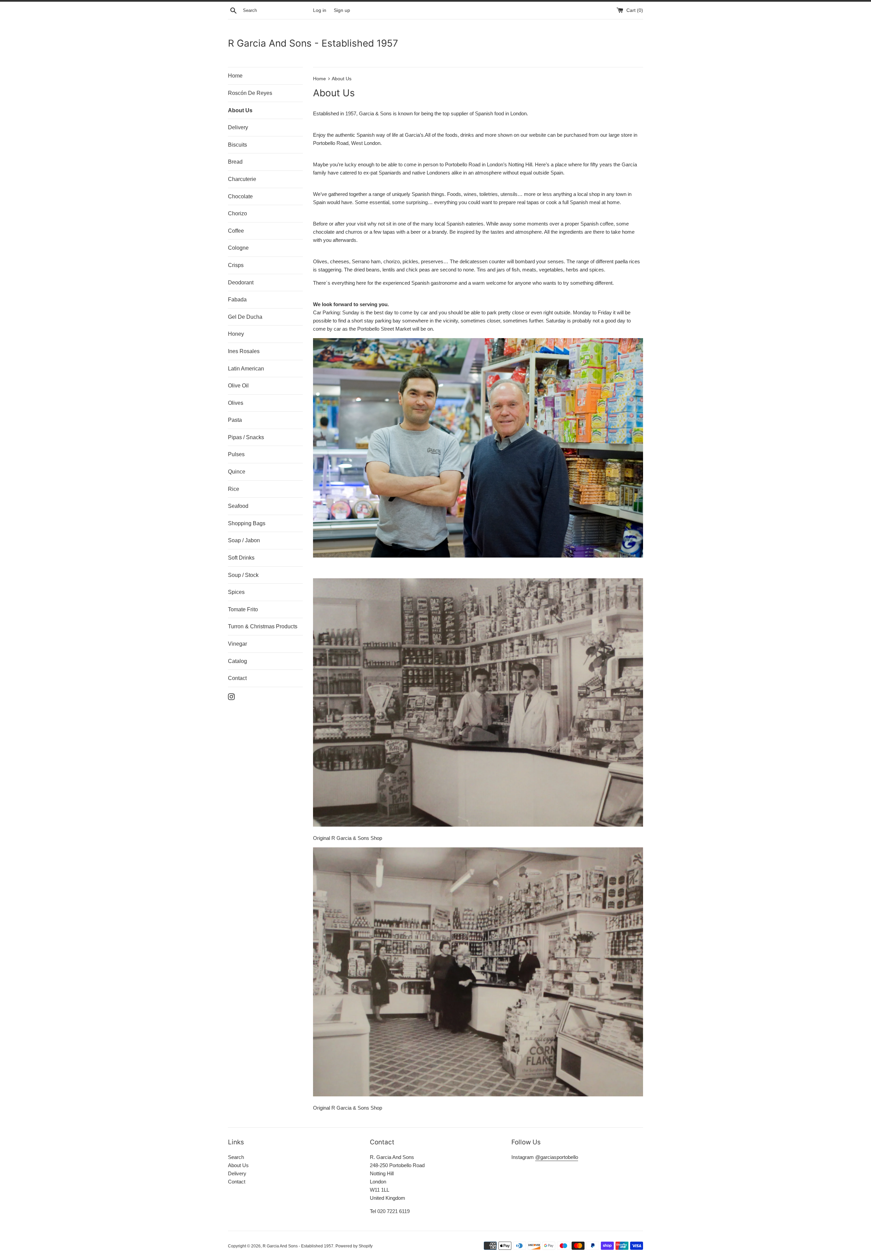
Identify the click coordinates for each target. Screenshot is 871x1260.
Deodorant (240, 282)
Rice (233, 489)
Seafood (238, 506)
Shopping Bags (246, 523)
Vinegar (237, 644)
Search (236, 1157)
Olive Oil (238, 385)
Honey (236, 334)
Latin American (246, 368)
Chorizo (237, 213)
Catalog (237, 661)
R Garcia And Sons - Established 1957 (313, 43)
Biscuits (237, 145)
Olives (235, 403)
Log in (319, 10)
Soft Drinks (241, 558)
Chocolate (240, 196)
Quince (236, 472)
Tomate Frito (243, 609)
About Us (240, 110)
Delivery (238, 127)
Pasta (235, 420)
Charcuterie (242, 179)
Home (235, 76)
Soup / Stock (243, 575)
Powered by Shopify (354, 1246)
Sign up (342, 10)
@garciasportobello (556, 1157)
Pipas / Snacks (246, 437)
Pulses (236, 454)
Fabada (237, 299)
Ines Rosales (244, 351)
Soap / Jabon (244, 540)
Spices (236, 592)
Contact (237, 678)
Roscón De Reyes (250, 93)
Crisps (236, 265)
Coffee (236, 231)
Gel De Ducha (245, 317)
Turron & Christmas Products (262, 626)
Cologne (238, 248)
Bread (235, 162)
